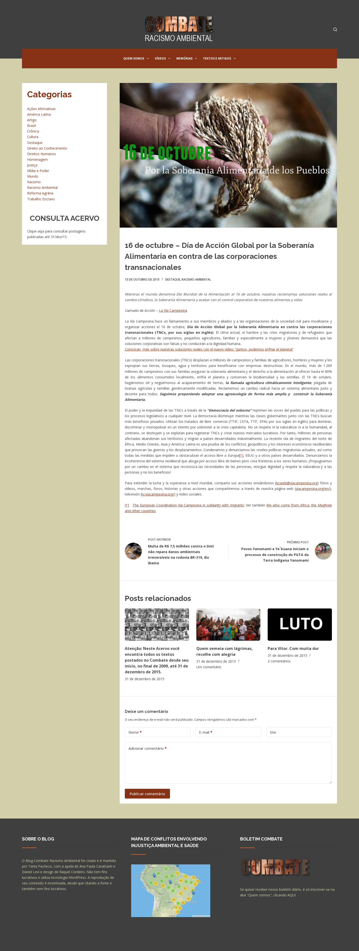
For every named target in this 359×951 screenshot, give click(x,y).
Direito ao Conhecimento (47, 148)
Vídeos (160, 58)
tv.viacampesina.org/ (158, 494)
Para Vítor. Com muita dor (293, 648)
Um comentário (208, 667)
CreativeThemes (108, 942)
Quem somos (133, 58)
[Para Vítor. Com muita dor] (300, 624)
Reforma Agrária (40, 193)
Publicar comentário (147, 793)
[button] (148, 58)
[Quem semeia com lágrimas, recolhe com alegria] (228, 624)
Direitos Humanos (41, 154)
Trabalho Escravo (41, 199)
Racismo (34, 182)
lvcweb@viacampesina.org (296, 483)
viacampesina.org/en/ (313, 488)
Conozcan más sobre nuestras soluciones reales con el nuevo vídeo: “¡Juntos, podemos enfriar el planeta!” (209, 349)
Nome (135, 732)
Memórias (184, 58)
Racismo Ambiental (196, 279)
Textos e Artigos (217, 58)
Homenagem (37, 159)
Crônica (33, 131)
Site (273, 732)
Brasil (31, 125)
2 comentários (279, 661)
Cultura (32, 136)
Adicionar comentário (147, 748)
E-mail (205, 732)
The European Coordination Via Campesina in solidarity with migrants (188, 505)
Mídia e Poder (38, 170)
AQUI (291, 895)
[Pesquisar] (335, 29)
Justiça (32, 165)
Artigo (32, 120)
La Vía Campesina (173, 310)
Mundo (32, 176)
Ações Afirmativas (41, 108)
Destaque (172, 279)
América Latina (39, 114)
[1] (241, 455)
